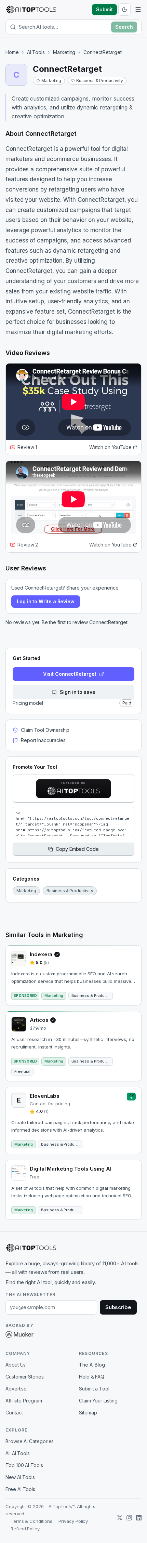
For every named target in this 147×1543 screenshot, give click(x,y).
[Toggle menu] (138, 9)
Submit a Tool (94, 1389)
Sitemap (88, 1412)
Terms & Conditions (31, 1521)
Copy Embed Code (77, 849)
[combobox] (63, 27)
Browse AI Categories (29, 1441)
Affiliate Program (23, 1400)
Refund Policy (25, 1528)
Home (12, 52)
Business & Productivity (99, 80)
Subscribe (118, 1307)
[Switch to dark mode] (124, 9)
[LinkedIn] (139, 1517)
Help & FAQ (91, 1377)
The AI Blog (92, 1365)
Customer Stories (24, 1377)
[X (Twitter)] (119, 1517)
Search (124, 27)
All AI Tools (17, 1453)
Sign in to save (77, 692)
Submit (104, 9)
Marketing (64, 52)
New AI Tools (20, 1477)
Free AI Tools (20, 1489)
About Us (15, 1365)
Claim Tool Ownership (45, 730)
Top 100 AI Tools (24, 1465)
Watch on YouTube (110, 447)
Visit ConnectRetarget (69, 674)
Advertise (16, 1389)
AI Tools (36, 52)
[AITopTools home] (31, 9)
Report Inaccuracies (43, 740)
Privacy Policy (73, 1521)
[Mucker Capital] (19, 1334)
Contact (14, 1412)
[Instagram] (129, 1517)
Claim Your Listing (98, 1400)
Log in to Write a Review (46, 601)
